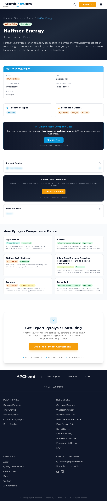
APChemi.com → (11, 485)
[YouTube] (57, 471)
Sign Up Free (53, 140)
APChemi (15, 6)
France (30, 18)
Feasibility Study (64, 433)
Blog (5, 476)
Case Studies (9, 471)
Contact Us (88, 4)
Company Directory (65, 405)
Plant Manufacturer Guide (69, 419)
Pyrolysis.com (17, 3)
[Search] (74, 4)
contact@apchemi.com (71, 461)
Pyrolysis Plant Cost (66, 414)
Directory (18, 18)
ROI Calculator (63, 429)
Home (6, 18)
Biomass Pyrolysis (12, 405)
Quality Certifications (13, 466)
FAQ (58, 448)
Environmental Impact (67, 443)
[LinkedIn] (62, 471)
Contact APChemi (53, 191)
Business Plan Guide (66, 438)
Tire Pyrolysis (9, 410)
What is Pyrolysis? (65, 410)
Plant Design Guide (65, 424)
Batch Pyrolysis (10, 424)
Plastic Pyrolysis (11, 414)
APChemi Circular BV (63, 498)
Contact (7, 481)
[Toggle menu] (101, 4)
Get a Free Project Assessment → (53, 346)
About (6, 462)
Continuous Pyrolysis (13, 419)
